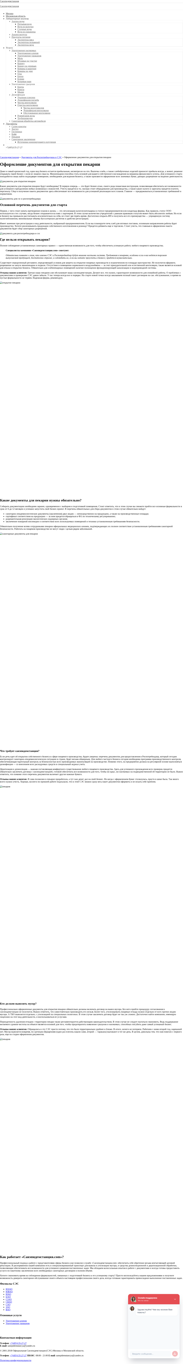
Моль (20, 58)
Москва (9, 13)
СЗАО (9, 1299)
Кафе (14, 134)
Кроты (20, 87)
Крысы (20, 89)
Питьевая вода (24, 24)
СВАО (9, 1302)
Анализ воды (18, 21)
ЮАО (8, 1294)
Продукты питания (21, 37)
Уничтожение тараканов (29, 56)
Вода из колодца (25, 26)
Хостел (15, 129)
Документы (11, 124)
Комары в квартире (26, 68)
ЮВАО (9, 1291)
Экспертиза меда (25, 45)
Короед (20, 63)
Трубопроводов (25, 118)
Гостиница (17, 131)
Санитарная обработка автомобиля (29, 121)
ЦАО (8, 1297)
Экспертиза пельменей (28, 42)
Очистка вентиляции (27, 105)
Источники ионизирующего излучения (36, 142)
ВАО (8, 1309)
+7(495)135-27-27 (18, 1343)
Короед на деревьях (26, 66)
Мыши (20, 92)
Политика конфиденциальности (15, 1360)
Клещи (20, 79)
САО (8, 1304)
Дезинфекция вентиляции (36, 110)
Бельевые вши (24, 81)
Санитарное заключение (23, 139)
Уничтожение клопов (27, 53)
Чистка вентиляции (27, 102)
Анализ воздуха (19, 34)
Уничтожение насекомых (24, 50)
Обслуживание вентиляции (36, 113)
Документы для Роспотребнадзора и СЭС (41, 157)
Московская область (15, 16)
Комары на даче (25, 71)
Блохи (20, 76)
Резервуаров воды (26, 116)
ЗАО (8, 1307)
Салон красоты (19, 126)
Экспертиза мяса (25, 40)
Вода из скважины (26, 32)
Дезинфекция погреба (28, 100)
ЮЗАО (9, 1289)
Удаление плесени (26, 97)
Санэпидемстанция (9, 1)
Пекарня (16, 137)
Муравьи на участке (27, 61)
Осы (19, 74)
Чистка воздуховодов (33, 108)
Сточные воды (24, 29)
